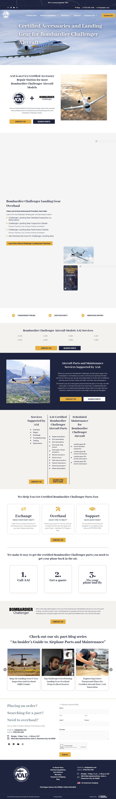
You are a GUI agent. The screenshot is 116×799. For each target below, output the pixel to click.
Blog (58, 779)
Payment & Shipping (58, 777)
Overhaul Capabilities (48, 15)
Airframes (65, 15)
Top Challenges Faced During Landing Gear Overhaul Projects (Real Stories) (58, 681)
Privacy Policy (58, 796)
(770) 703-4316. (95, 528)
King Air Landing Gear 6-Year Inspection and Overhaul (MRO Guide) (24, 681)
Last (86, 715)
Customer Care (89, 15)
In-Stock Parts (31, 15)
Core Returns (58, 772)
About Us (77, 15)
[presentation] (73, 745)
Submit (65, 754)
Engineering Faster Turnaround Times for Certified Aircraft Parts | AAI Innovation (92, 683)
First (60, 715)
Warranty (58, 775)
